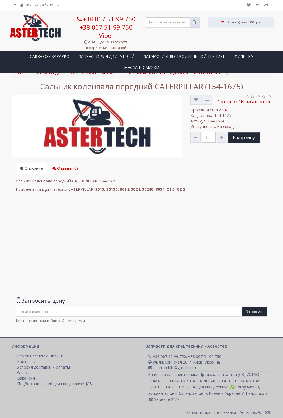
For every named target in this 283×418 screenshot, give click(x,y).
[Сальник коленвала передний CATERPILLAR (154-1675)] (97, 126)
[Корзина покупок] (257, 4)
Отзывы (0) (67, 168)
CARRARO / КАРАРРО (49, 56)
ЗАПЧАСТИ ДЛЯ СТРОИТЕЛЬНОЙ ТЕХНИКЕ (184, 56)
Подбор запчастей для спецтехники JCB (54, 383)
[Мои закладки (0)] (248, 4)
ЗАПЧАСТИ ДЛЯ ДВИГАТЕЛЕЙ (107, 56)
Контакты (26, 361)
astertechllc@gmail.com (174, 367)
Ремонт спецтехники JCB (40, 356)
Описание (33, 168)
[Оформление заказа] (266, 4)
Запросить (254, 311)
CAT (225, 110)
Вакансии (26, 378)
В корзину (244, 137)
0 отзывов (227, 101)
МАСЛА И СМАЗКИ (141, 67)
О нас (22, 372)
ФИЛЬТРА (243, 56)
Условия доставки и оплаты (43, 367)
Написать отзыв (256, 101)
